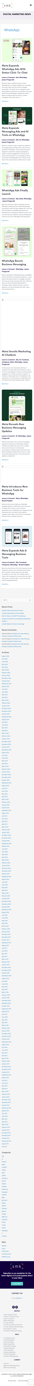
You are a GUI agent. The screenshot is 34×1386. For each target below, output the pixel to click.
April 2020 (5, 857)
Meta (21, 199)
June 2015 (5, 1017)
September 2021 (6, 810)
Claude (4, 1170)
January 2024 (6, 738)
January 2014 (6, 1064)
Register (4, 1245)
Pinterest (4, 1208)
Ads (17, 77)
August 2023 (5, 752)
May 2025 (4, 694)
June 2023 (5, 758)
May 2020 (5, 854)
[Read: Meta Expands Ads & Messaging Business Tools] (17, 536)
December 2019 (6, 868)
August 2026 (5, 656)
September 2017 (6, 942)
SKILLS (17, 1334)
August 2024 (5, 719)
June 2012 (5, 1116)
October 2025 (6, 681)
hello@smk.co (18, 1298)
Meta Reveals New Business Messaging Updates (14, 428)
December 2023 (6, 741)
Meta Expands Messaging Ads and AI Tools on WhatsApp (15, 131)
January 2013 (6, 1097)
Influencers (5, 1189)
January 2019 (6, 898)
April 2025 (4, 697)
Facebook (25, 360)
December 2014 (6, 1033)
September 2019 (6, 876)
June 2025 (5, 692)
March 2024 (5, 733)
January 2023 (6, 772)
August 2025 (5, 686)
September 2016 (6, 975)
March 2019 (5, 893)
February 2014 (6, 1061)
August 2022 (5, 785)
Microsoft (4, 1200)
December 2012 (6, 1099)
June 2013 (5, 1083)
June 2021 (5, 818)
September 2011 (6, 1141)
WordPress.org (6, 1256)
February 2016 (6, 995)
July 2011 (4, 1146)
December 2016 (6, 967)
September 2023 (6, 750)
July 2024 (4, 722)
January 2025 (6, 705)
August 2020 (5, 846)
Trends (4, 1225)
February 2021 (6, 829)
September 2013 (6, 1075)
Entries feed (5, 1251)
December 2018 (6, 901)
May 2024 (5, 727)
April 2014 (4, 1055)
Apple (3, 1164)
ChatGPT (4, 1167)
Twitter (4, 1228)
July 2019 (4, 882)
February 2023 (6, 769)
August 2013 (5, 1077)
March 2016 (5, 992)
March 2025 (5, 700)
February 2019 (6, 896)
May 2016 (4, 986)
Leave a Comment (8, 77)
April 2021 (4, 824)
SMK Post (4, 1217)
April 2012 (4, 1121)
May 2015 (4, 1020)
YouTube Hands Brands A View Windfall (13, 613)
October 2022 (6, 780)
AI (20, 140)
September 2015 (6, 1009)
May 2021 (4, 821)
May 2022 (4, 794)
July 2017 (4, 948)
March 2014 (5, 1058)
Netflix (3, 1203)
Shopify (4, 1214)
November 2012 (6, 1102)
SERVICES (17, 1311)
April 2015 (4, 1022)
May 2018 (4, 920)
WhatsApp (23, 77)
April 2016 (4, 989)
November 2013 (6, 1069)
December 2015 (6, 1000)
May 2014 (4, 1053)
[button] (30, 5)
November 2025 (6, 678)
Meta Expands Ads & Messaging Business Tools (14, 554)
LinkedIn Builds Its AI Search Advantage (13, 624)
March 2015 (5, 1025)
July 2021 (4, 816)
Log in (3, 1248)
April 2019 (4, 890)
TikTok (3, 1222)
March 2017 (5, 959)
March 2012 (5, 1124)
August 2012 (5, 1110)
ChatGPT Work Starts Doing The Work (12, 610)
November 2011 (6, 1135)
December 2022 (6, 774)
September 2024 (6, 716)
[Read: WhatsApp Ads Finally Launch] (17, 178)
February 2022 (6, 802)
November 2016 (6, 970)
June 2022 (5, 791)
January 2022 (6, 805)
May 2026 (5, 664)
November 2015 (6, 1003)
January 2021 (5, 832)
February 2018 (6, 929)
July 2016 (4, 981)
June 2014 (5, 1050)
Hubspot (4, 1186)
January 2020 (6, 865)
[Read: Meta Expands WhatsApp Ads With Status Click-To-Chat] (17, 50)
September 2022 (6, 783)
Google (4, 1183)
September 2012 (6, 1108)
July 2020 (4, 849)
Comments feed (6, 1254)
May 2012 (4, 1119)
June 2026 (5, 661)
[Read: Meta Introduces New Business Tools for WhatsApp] (17, 474)
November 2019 (6, 871)
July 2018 (4, 915)
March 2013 (5, 1091)
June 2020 (5, 851)
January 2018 (5, 931)
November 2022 (6, 777)
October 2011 (5, 1138)
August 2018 (5, 912)
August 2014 (5, 1044)
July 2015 (4, 1014)
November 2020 (6, 838)
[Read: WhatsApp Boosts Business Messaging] (17, 241)
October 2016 (6, 973)
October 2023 (6, 747)
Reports (4, 1211)
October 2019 (6, 873)
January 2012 (5, 1130)
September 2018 (6, 909)
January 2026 (6, 675)
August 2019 (5, 879)
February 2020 (6, 862)
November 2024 (6, 711)
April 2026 (5, 667)
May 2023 (5, 761)
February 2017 (6, 962)
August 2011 (5, 1144)
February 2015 (6, 1028)
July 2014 (4, 1047)
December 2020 (6, 835)
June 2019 (5, 884)
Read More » (5, 101)
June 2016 (5, 984)
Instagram (5, 362)
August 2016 (5, 978)
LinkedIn (4, 1194)
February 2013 (6, 1094)
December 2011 (6, 1133)
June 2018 (5, 918)
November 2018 (6, 904)
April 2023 (5, 763)
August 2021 (5, 813)
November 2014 (6, 1036)
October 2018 (5, 907)
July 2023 (4, 755)
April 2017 (4, 956)
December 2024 (6, 708)
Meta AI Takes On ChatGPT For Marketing (13, 616)
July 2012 (4, 1113)
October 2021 (5, 807)
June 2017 (5, 951)
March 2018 (5, 926)
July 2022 (4, 788)
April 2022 (4, 796)
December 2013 (6, 1066)
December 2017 (6, 934)
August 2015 (5, 1011)
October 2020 (6, 840)
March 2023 (5, 766)
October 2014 (6, 1039)
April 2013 (4, 1088)
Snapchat (4, 1219)
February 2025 (6, 703)
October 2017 (5, 940)
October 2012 (5, 1105)
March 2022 (5, 799)
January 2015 (5, 1031)
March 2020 (5, 860)
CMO (3, 1172)
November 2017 (6, 937)
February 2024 (6, 736)
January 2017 (5, 964)
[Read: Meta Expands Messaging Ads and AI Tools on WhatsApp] (17, 115)
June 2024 (5, 725)
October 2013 (6, 1072)
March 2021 (5, 827)
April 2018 (4, 923)
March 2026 (5, 670)
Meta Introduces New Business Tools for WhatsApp (15, 490)
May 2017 (4, 953)
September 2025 (6, 683)
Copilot (4, 1175)
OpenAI (4, 1205)
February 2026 (6, 672)
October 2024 (6, 714)
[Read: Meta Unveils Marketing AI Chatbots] (17, 323)
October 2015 (5, 1006)
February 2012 (6, 1127)
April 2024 (5, 730)
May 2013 (4, 1086)
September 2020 (6, 843)
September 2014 (6, 1042)
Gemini (4, 1181)
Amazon (4, 1161)
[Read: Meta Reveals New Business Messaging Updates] (17, 405)
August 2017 (5, 945)
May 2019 (4, 887)
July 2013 (4, 1080)
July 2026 (4, 659)
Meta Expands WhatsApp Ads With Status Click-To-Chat (14, 69)
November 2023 (6, 744)
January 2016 (6, 997)
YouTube (4, 1236)
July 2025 (4, 689)
